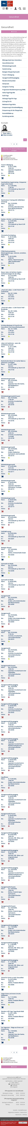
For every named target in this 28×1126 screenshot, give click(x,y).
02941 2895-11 (7, 133)
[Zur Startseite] (7, 3)
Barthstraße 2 (9, 1081)
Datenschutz (23, 1112)
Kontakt (15, 1110)
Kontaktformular (22, 1110)
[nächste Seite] (25, 139)
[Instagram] (3, 8)
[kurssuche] (20, 9)
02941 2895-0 (14, 1082)
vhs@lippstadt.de (14, 1084)
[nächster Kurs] (25, 1048)
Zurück (14, 32)
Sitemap (25, 1114)
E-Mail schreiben (7, 135)
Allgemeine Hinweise (13, 1112)
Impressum (18, 1114)
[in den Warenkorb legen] (2, 178)
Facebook (14, 1085)
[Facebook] (7, 9)
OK (22, 1122)
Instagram (14, 1087)
